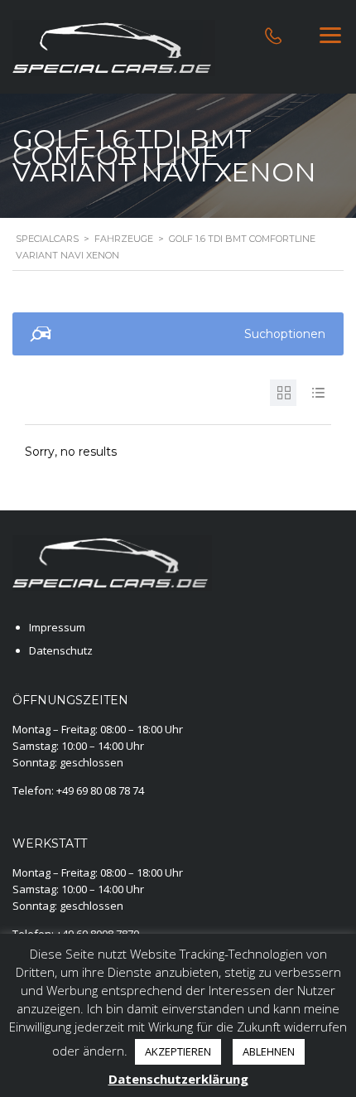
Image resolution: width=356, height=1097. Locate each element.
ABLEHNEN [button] (269, 1051)
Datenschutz (61, 650)
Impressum (57, 627)
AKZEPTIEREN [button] (178, 1051)
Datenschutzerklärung (178, 1078)
